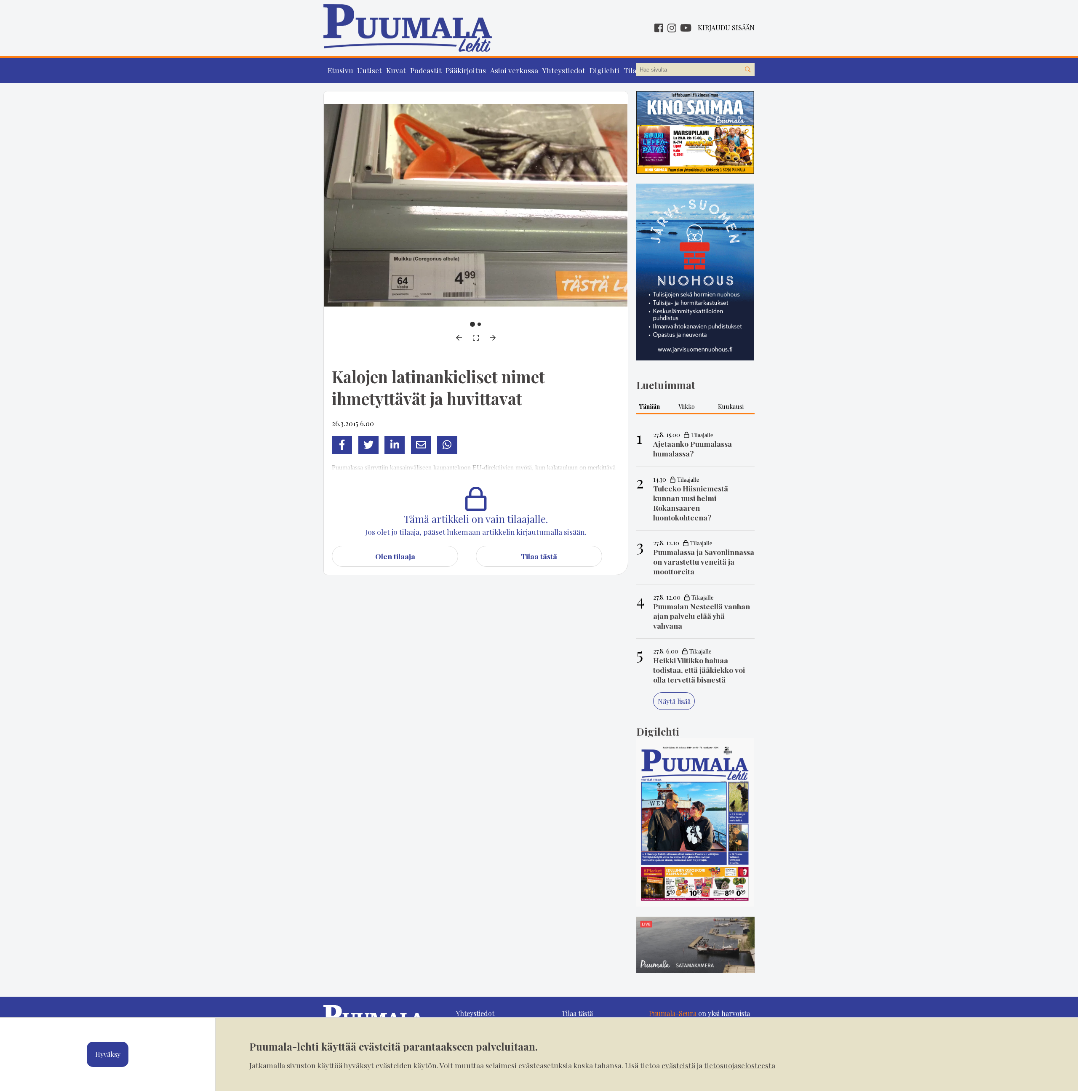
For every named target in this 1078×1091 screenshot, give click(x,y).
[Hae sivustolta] (748, 70)
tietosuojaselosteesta (739, 1065)
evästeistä (678, 1065)
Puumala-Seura (672, 1013)
